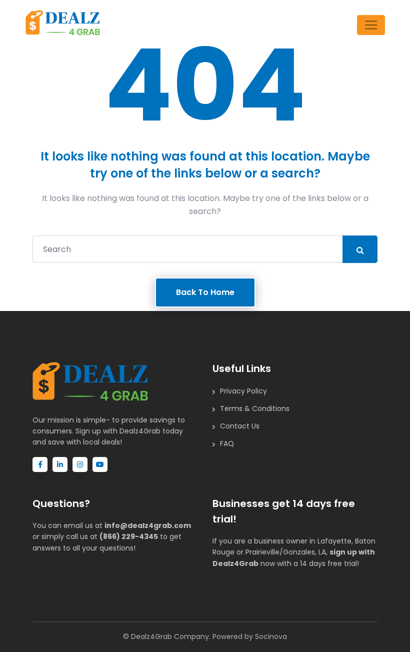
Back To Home (205, 292)
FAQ (227, 443)
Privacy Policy (243, 391)
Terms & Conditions (255, 409)
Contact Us (240, 426)
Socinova (271, 637)
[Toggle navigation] (371, 25)
